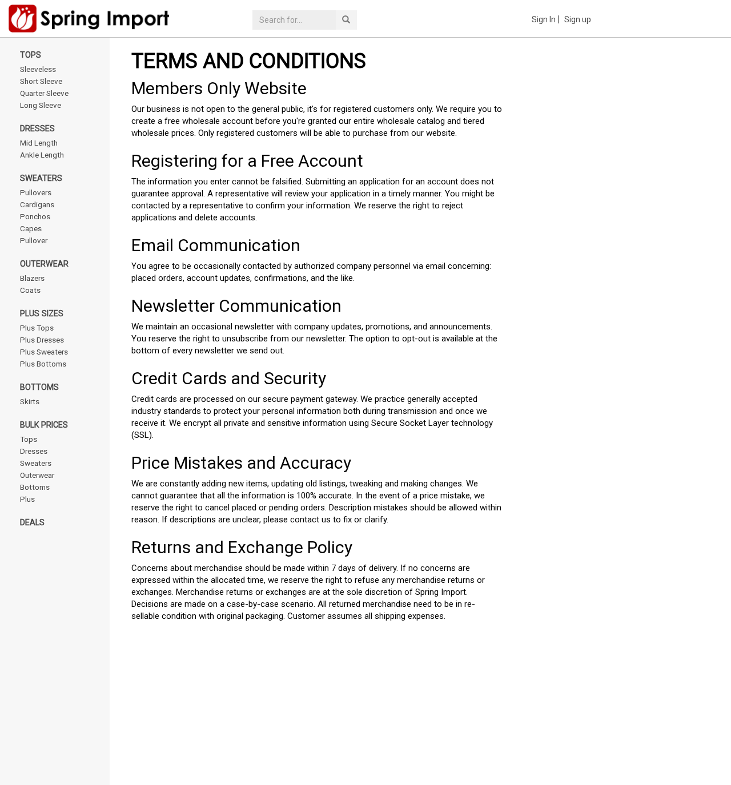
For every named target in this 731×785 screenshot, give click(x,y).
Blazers (32, 278)
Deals (32, 522)
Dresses (37, 128)
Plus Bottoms (43, 363)
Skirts (29, 401)
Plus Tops (37, 327)
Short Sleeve (41, 81)
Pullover (33, 240)
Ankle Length (42, 154)
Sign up (577, 19)
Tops (30, 54)
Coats (30, 290)
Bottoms (39, 387)
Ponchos (35, 216)
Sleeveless (38, 69)
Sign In (544, 19)
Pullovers (35, 192)
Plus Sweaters (44, 351)
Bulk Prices (44, 424)
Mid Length (39, 142)
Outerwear (44, 263)
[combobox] (294, 20)
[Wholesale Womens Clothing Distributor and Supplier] (110, 18)
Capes (31, 228)
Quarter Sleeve (44, 93)
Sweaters (41, 178)
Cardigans (37, 204)
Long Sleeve (40, 105)
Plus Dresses (42, 339)
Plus (27, 499)
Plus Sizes (41, 313)
